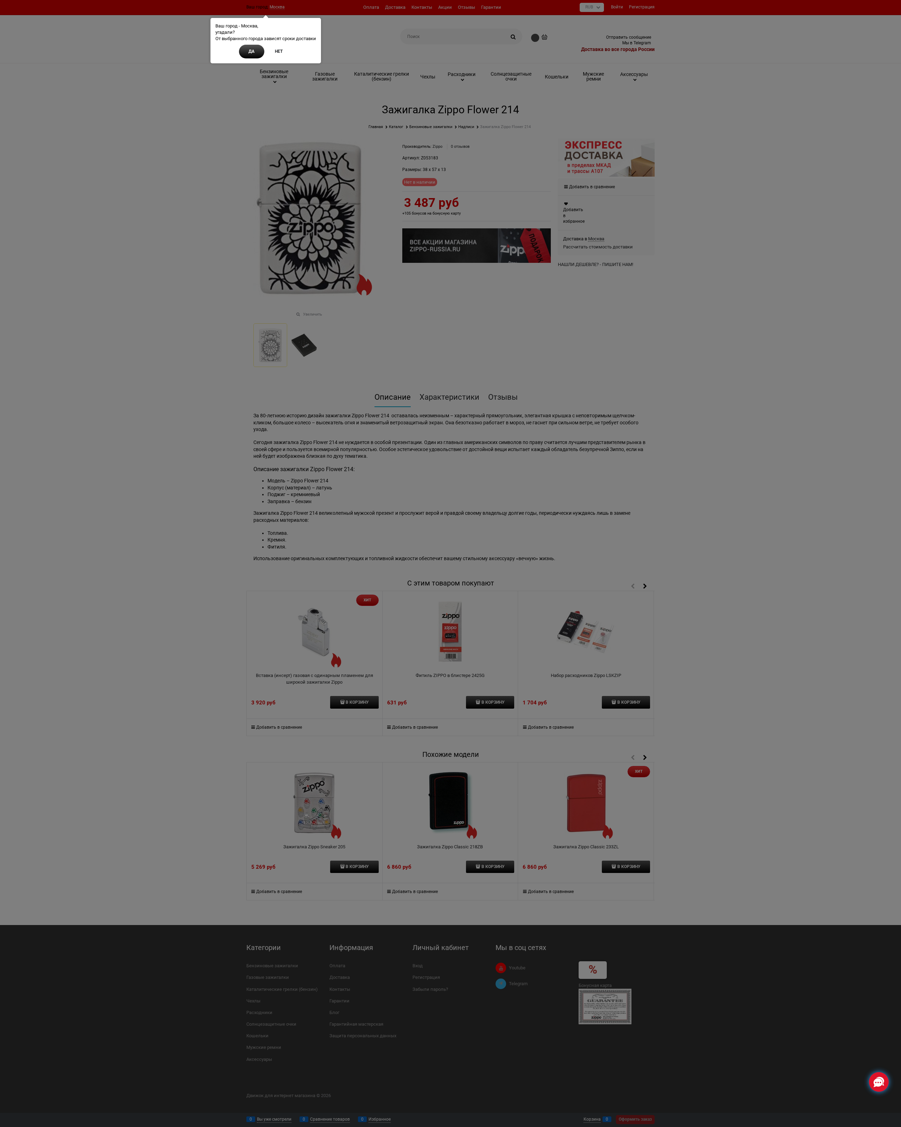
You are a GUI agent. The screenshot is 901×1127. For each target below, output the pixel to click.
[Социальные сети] (879, 1082)
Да (251, 51)
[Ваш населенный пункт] (889, 1044)
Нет (279, 51)
